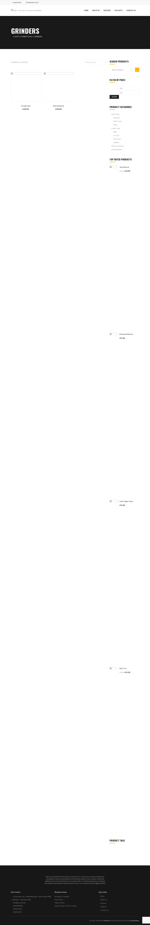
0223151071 (17, 912)
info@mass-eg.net (32, 2)
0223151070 (17, 909)
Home (102, 896)
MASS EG (107, 920)
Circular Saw (25, 106)
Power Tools (26, 36)
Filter (114, 97)
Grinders (116, 135)
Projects (103, 907)
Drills (115, 132)
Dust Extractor (58, 106)
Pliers (115, 125)
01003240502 (17, 2)
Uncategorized (116, 149)
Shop (16, 36)
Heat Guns (117, 139)
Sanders (116, 142)
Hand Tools (115, 114)
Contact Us (104, 910)
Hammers (116, 118)
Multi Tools (117, 121)
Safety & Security (117, 146)
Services (103, 903)
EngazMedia (134, 920)
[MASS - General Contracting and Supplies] (26, 10)
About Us (103, 900)
